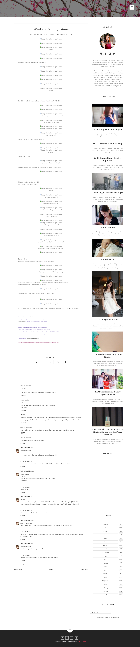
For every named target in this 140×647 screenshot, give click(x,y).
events (105, 566)
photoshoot (105, 591)
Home (51, 569)
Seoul (105, 549)
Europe (105, 531)
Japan (105, 538)
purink (105, 595)
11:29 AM (23, 410)
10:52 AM (23, 395)
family (67, 34)
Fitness (105, 535)
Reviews (105, 545)
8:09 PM (22, 516)
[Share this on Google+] (43, 362)
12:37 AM (23, 433)
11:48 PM (23, 423)
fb (24, 321)
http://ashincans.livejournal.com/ (32, 338)
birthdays (105, 563)
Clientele (112, 622)
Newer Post (18, 569)
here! (110, 86)
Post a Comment (24, 565)
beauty (105, 559)
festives (105, 573)
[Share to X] (36, 362)
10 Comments (51, 34)
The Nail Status (105, 552)
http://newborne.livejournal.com (34, 316)
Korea (105, 542)
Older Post (84, 569)
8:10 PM (22, 539)
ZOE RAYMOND (25, 448)
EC (21, 415)
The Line (68, 308)
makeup (105, 584)
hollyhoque (105, 581)
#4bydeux (105, 524)
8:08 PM (22, 467)
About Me (103, 622)
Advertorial (61, 34)
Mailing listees (21, 321)
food (71, 34)
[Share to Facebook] (65, 362)
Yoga (105, 556)
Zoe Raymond (82, 641)
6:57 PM (22, 443)
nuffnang (105, 588)
